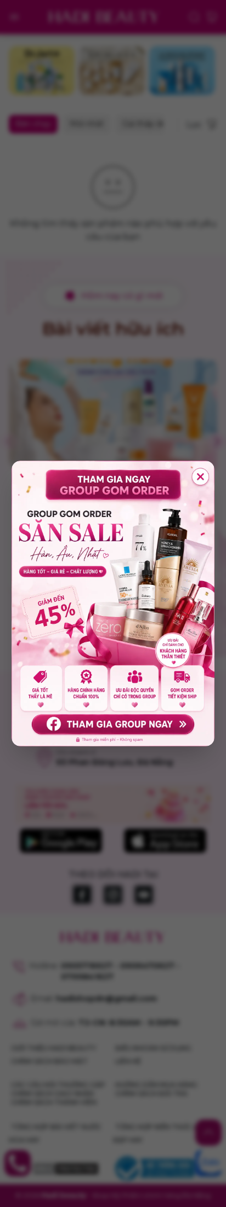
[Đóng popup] (201, 476)
